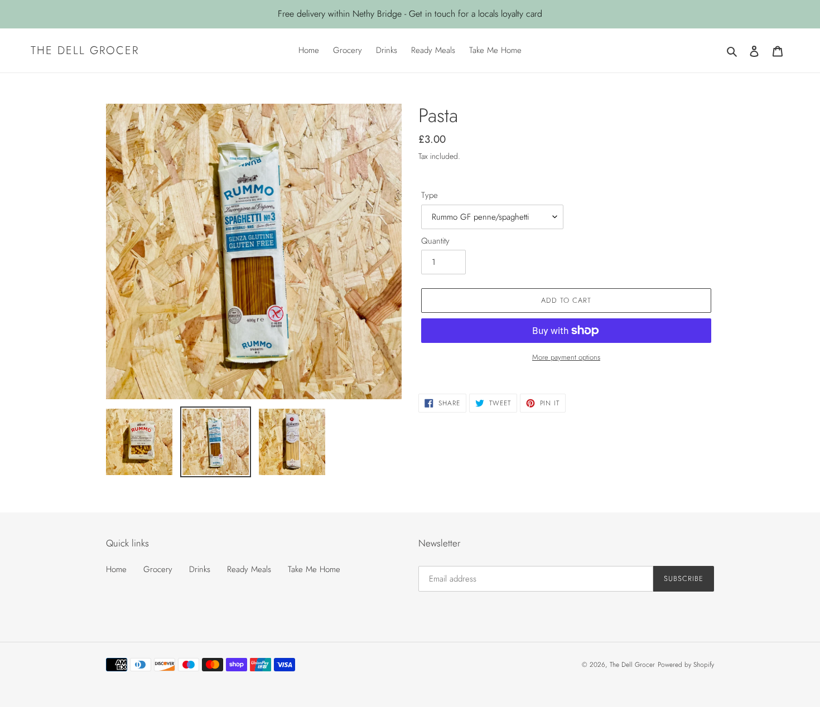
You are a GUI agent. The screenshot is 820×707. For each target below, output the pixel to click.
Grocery (157, 569)
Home (116, 569)
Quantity (435, 241)
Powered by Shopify (686, 665)
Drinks (199, 569)
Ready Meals (249, 569)
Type (429, 195)
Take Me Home (314, 569)
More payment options (566, 357)
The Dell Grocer (85, 50)
